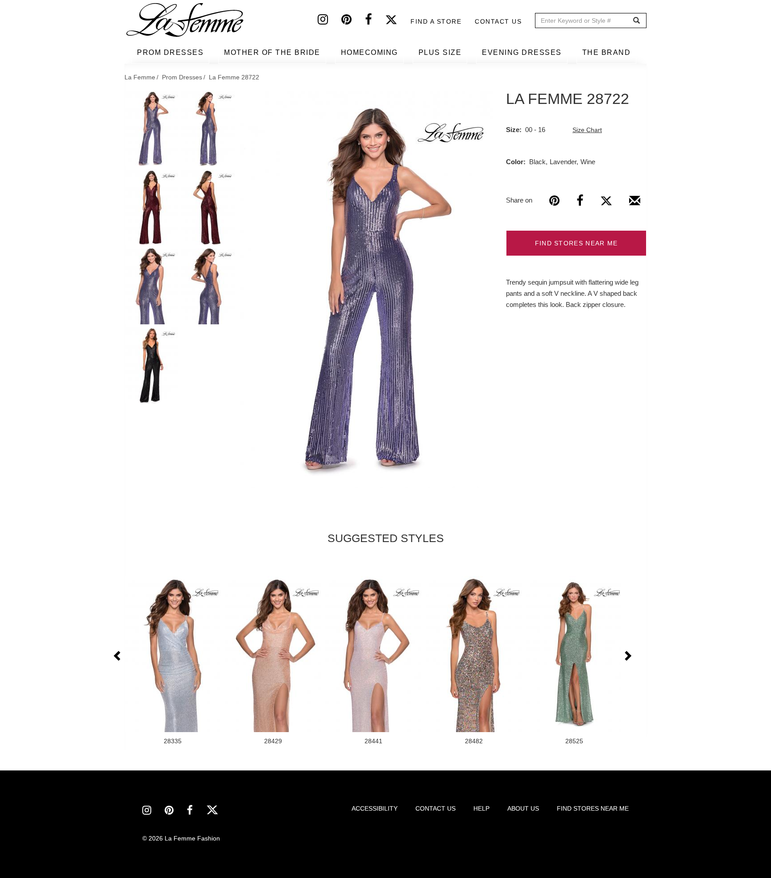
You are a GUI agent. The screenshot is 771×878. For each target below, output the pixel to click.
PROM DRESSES (170, 52)
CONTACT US (435, 808)
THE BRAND (606, 52)
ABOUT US (523, 808)
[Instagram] (329, 21)
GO (636, 20)
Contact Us (498, 21)
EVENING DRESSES (522, 52)
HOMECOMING (369, 52)
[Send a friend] (634, 203)
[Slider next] (627, 656)
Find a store (435, 21)
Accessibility (375, 808)
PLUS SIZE (440, 52)
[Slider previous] (117, 656)
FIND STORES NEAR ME (576, 243)
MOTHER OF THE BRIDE (272, 52)
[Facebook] (375, 21)
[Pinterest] (353, 21)
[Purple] (366, 289)
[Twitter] (397, 21)
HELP (481, 808)
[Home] (185, 20)
